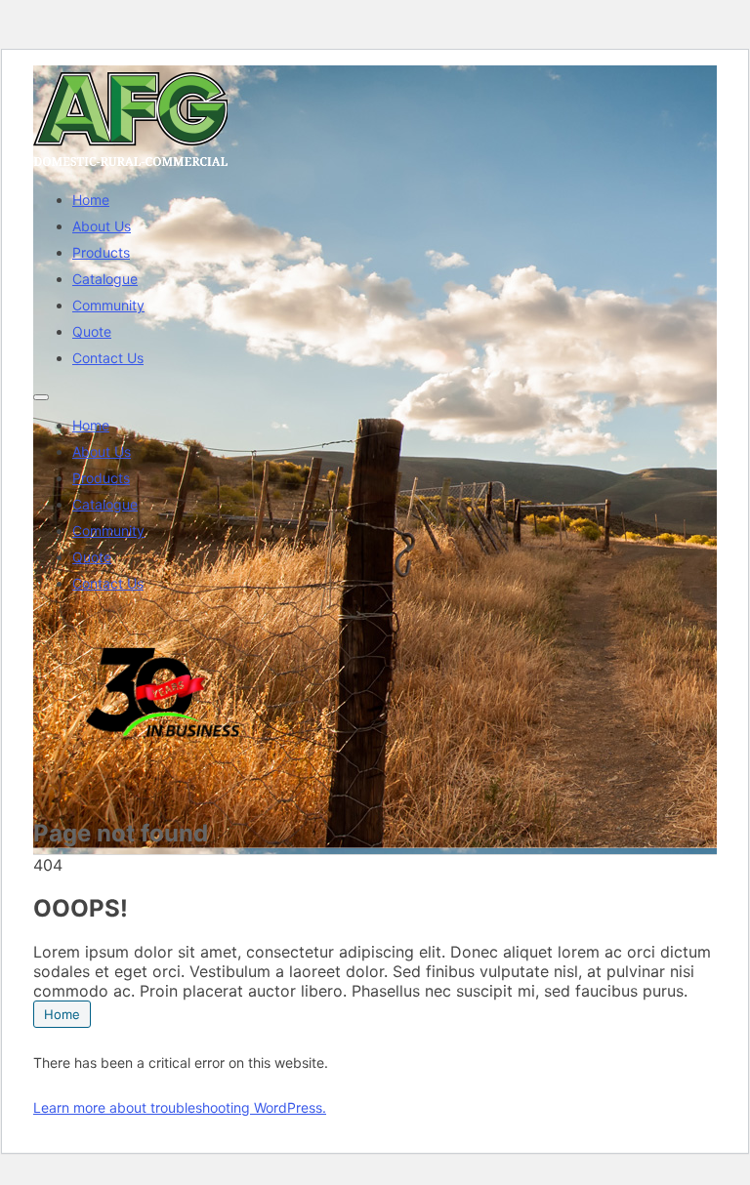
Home (90, 199)
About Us (101, 226)
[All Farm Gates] (131, 166)
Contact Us (108, 357)
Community (108, 305)
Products (101, 252)
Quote (91, 331)
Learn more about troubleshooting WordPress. (179, 1107)
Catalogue (105, 278)
